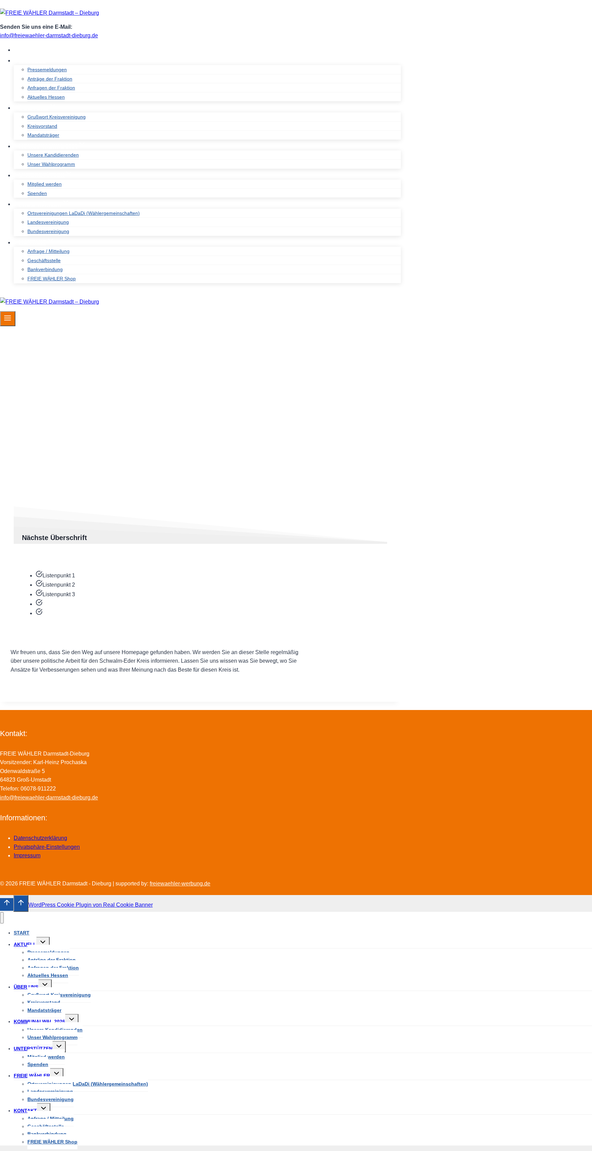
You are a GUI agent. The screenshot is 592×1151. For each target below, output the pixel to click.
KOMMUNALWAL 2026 (39, 1021)
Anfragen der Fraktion (51, 87)
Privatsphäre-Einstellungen (47, 847)
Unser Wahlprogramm (51, 164)
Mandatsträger (43, 135)
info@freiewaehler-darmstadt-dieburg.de (49, 35)
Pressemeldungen (47, 69)
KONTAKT (25, 1110)
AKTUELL (25, 944)
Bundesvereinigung (48, 231)
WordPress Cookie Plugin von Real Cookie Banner (90, 905)
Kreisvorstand (42, 126)
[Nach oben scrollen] (6, 904)
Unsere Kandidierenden (53, 155)
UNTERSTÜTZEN (33, 1048)
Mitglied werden (44, 184)
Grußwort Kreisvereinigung (56, 117)
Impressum (27, 855)
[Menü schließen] (2, 917)
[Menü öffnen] (7, 318)
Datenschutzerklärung (40, 838)
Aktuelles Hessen (46, 97)
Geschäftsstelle (44, 260)
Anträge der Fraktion (49, 79)
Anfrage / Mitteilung (48, 251)
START (28, 50)
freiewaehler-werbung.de (180, 883)
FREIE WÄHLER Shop (51, 278)
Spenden (37, 193)
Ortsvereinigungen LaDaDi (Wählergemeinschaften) (83, 213)
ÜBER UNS (26, 987)
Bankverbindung (45, 269)
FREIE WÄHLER (32, 1075)
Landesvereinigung (48, 222)
